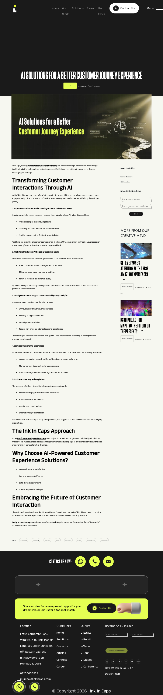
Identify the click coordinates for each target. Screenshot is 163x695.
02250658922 (29, 673)
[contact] (101, 608)
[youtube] (139, 661)
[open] (124, 280)
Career (91, 9)
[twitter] (120, 661)
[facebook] (126, 661)
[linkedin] (114, 661)
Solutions (78, 9)
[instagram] (108, 661)
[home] (27, 9)
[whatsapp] (133, 661)
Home (55, 9)
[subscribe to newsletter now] (136, 213)
